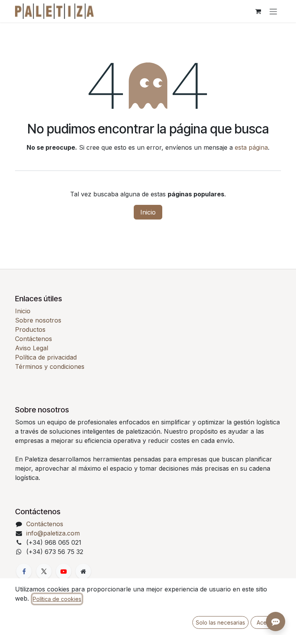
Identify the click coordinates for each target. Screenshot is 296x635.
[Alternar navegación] (273, 11)
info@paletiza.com (53, 533)
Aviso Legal (31, 348)
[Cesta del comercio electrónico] (258, 11)
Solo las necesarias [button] (220, 622)
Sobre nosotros (38, 320)
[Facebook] (24, 571)
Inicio (148, 212)
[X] (44, 571)
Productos (30, 329)
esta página (251, 147)
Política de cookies (57, 599)
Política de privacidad (46, 357)
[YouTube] (63, 571)
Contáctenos (33, 339)
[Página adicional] (83, 571)
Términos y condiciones (49, 366)
